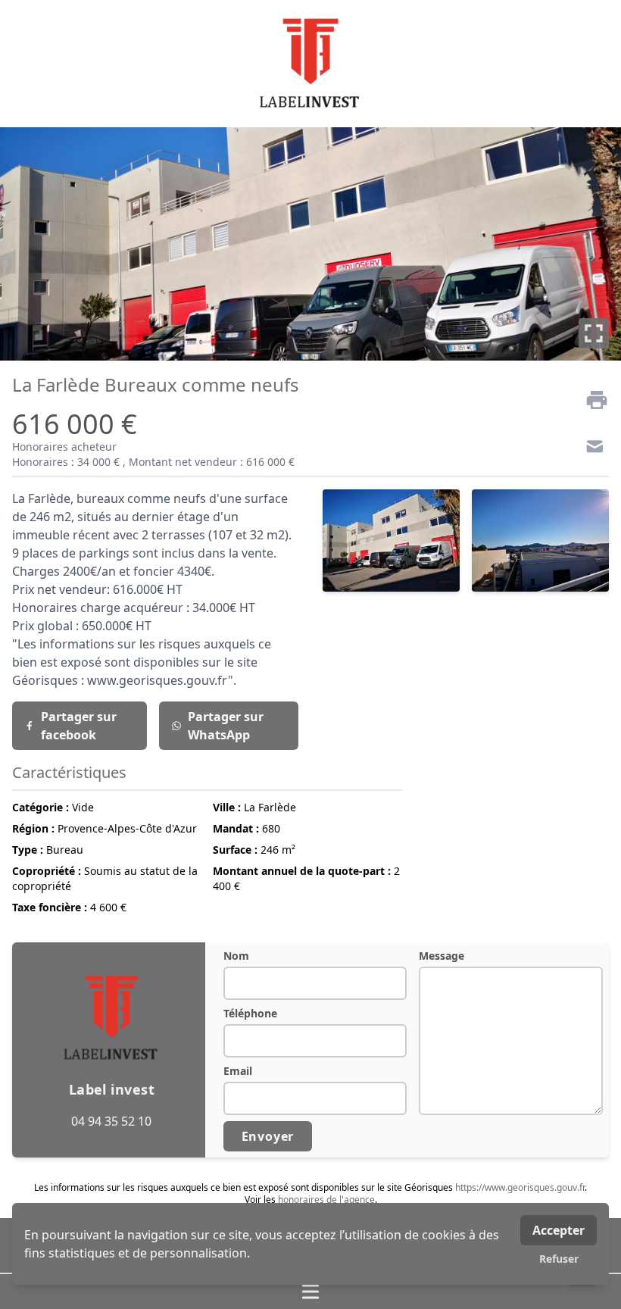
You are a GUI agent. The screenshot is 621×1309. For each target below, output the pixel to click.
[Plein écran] (594, 333)
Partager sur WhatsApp (226, 725)
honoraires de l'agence (326, 1199)
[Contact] (591, 448)
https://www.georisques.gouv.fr (520, 1187)
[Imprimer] (591, 400)
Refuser (559, 1258)
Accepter (558, 1230)
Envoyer (268, 1136)
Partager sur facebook (79, 725)
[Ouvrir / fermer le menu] (310, 1291)
